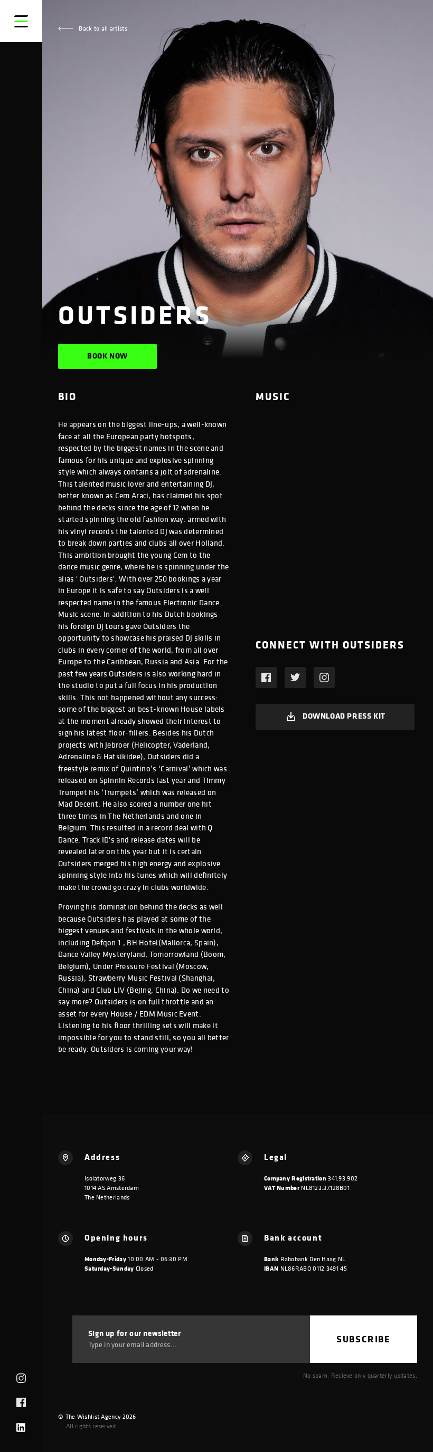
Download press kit (344, 715)
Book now (107, 355)
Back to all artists (102, 28)
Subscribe (363, 1338)
